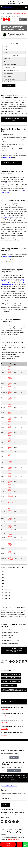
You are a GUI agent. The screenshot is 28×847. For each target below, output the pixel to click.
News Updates (8, 13)
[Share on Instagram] (23, 661)
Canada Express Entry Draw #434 (12, 726)
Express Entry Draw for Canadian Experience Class (20, 13)
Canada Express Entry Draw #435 (11, 681)
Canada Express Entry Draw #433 (12, 733)
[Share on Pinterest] (20, 661)
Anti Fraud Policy (6, 832)
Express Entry (7, 157)
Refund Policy (18, 829)
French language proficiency (10, 511)
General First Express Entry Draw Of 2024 (10, 558)
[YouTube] (13, 821)
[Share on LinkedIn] (17, 661)
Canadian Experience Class (10, 368)
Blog (2, 817)
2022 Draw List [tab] (6, 578)
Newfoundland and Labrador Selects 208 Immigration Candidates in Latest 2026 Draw (14, 690)
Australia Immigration (7, 812)
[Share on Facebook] (10, 661)
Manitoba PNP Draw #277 (9, 685)
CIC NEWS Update (13, 839)
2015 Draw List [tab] (6, 598)
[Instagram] (6, 821)
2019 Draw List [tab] (6, 586)
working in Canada (6, 217)
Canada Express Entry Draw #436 (11, 678)
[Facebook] (2, 821)
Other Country (19, 812)
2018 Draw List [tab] (6, 589)
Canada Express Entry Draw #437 (11, 674)
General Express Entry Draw (10, 507)
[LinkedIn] (17, 821)
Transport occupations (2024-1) (10, 518)
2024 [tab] (3, 572)
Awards (10, 815)
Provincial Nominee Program (9, 183)
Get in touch (9, 777)
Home (2, 13)
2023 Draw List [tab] (6, 575)
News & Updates (20, 815)
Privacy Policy (17, 832)
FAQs (7, 817)
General (9, 521)
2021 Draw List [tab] (6, 581)
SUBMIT (9, 85)
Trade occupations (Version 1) (10, 467)
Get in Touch (8, 844)
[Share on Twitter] (13, 661)
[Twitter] (9, 821)
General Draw (10, 515)
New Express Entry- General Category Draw (11, 496)
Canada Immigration (7, 809)
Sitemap (3, 834)
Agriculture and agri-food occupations (10, 533)
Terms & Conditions (7, 829)
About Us (3, 815)
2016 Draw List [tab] (6, 595)
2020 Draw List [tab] (6, 584)
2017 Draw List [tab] (6, 592)
